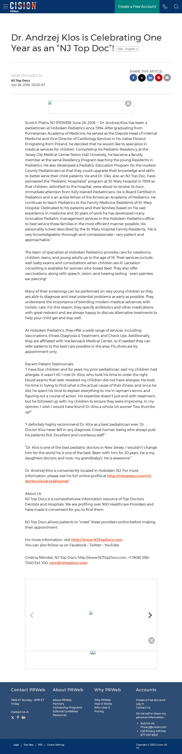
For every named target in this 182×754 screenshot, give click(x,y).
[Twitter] (13, 717)
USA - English (126, 49)
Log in (140, 703)
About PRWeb (62, 700)
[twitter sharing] (142, 78)
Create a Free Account (150, 700)
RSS (40, 744)
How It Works (103, 703)
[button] (176, 6)
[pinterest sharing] (158, 78)
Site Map (29, 744)
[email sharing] (167, 78)
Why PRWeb (102, 700)
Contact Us (18, 712)
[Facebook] (18, 717)
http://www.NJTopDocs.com (97, 540)
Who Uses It (102, 707)
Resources (60, 715)
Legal (16, 744)
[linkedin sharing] (150, 78)
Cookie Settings (55, 744)
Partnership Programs (67, 707)
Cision (159, 744)
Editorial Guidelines (65, 711)
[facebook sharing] (133, 78)
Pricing (99, 711)
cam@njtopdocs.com (68, 563)
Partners (58, 703)
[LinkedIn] (23, 717)
